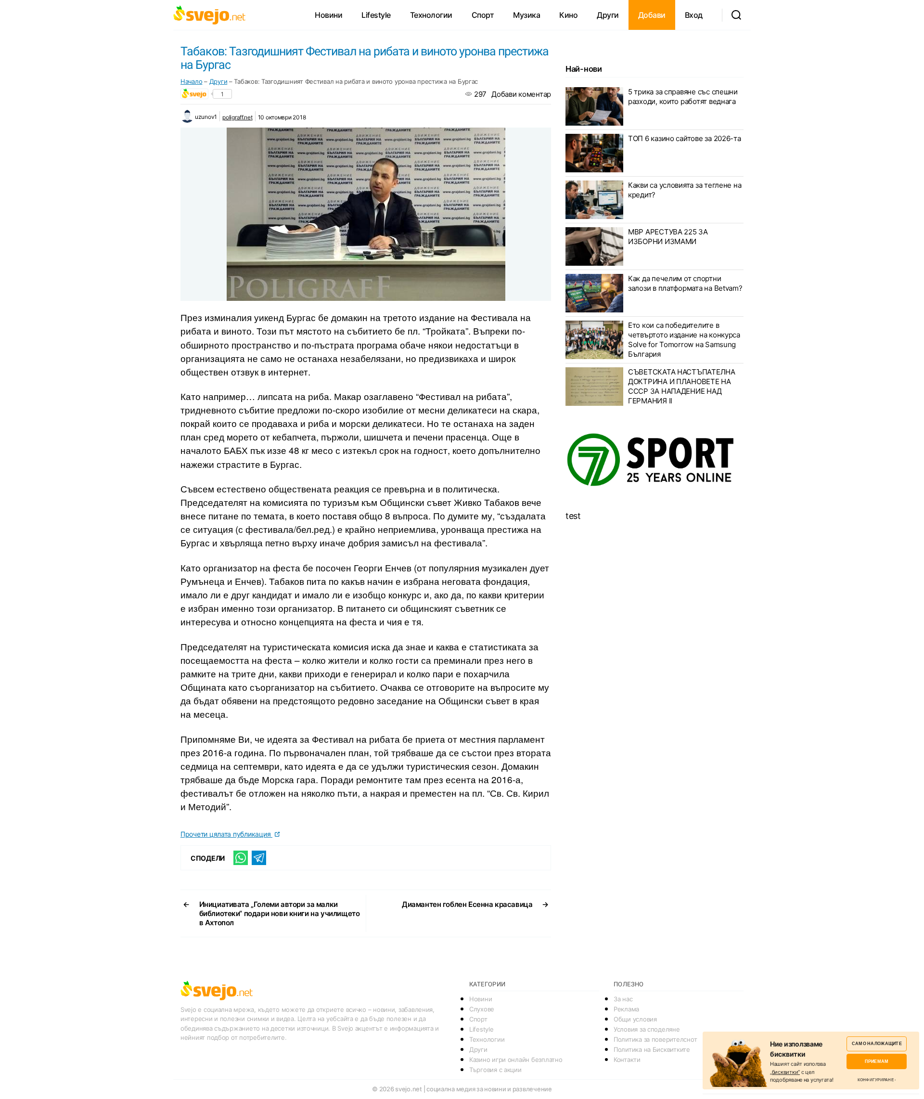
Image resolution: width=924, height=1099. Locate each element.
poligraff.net (237, 117)
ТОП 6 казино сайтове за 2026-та (684, 138)
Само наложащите (877, 1043)
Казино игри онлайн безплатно (515, 1059)
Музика (526, 15)
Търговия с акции (495, 1069)
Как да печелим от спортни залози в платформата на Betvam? (685, 283)
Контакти (627, 1059)
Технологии (431, 15)
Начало (191, 81)
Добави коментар (521, 94)
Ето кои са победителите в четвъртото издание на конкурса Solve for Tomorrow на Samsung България (684, 340)
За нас (623, 999)
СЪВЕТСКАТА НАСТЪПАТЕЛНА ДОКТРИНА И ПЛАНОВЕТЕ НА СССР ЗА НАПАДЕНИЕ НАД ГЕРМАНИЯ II (681, 386)
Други (608, 15)
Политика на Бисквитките (652, 1049)
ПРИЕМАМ (876, 1061)
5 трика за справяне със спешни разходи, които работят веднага (683, 96)
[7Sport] (654, 460)
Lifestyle (376, 15)
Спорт (483, 15)
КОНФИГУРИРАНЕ (876, 1079)
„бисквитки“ (785, 1072)
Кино (568, 15)
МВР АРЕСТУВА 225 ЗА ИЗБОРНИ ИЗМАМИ (668, 236)
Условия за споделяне (647, 1029)
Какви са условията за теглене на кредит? (684, 190)
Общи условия (635, 1019)
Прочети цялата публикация (226, 834)
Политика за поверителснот (655, 1039)
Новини (328, 15)
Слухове (481, 1009)
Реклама (626, 1009)
